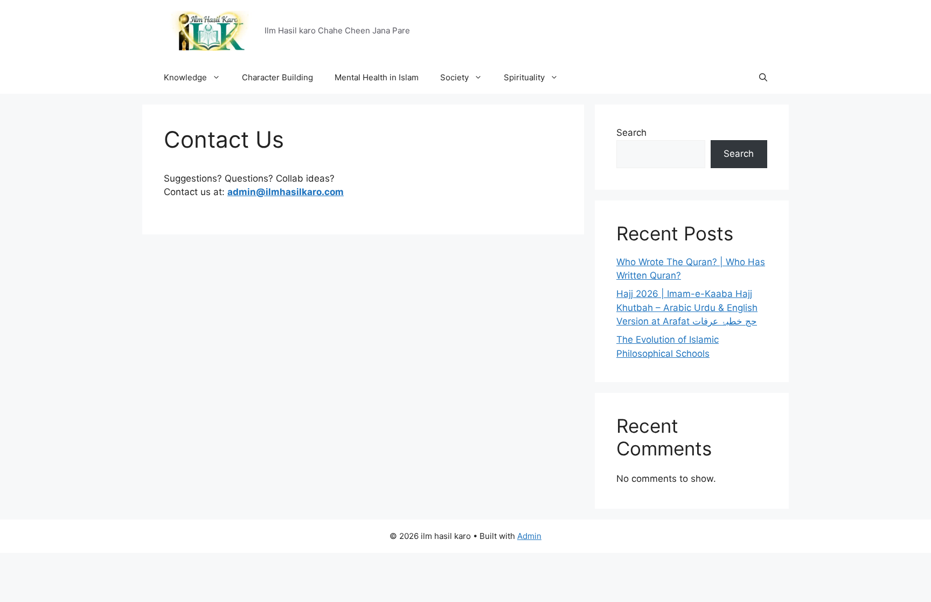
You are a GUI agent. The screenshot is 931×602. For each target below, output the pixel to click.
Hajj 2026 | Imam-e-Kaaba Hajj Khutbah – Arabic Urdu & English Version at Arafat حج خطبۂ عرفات (687, 307)
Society (454, 77)
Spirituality (524, 77)
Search (631, 132)
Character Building (277, 77)
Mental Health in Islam (377, 77)
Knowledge (185, 77)
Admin (529, 536)
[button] (763, 77)
